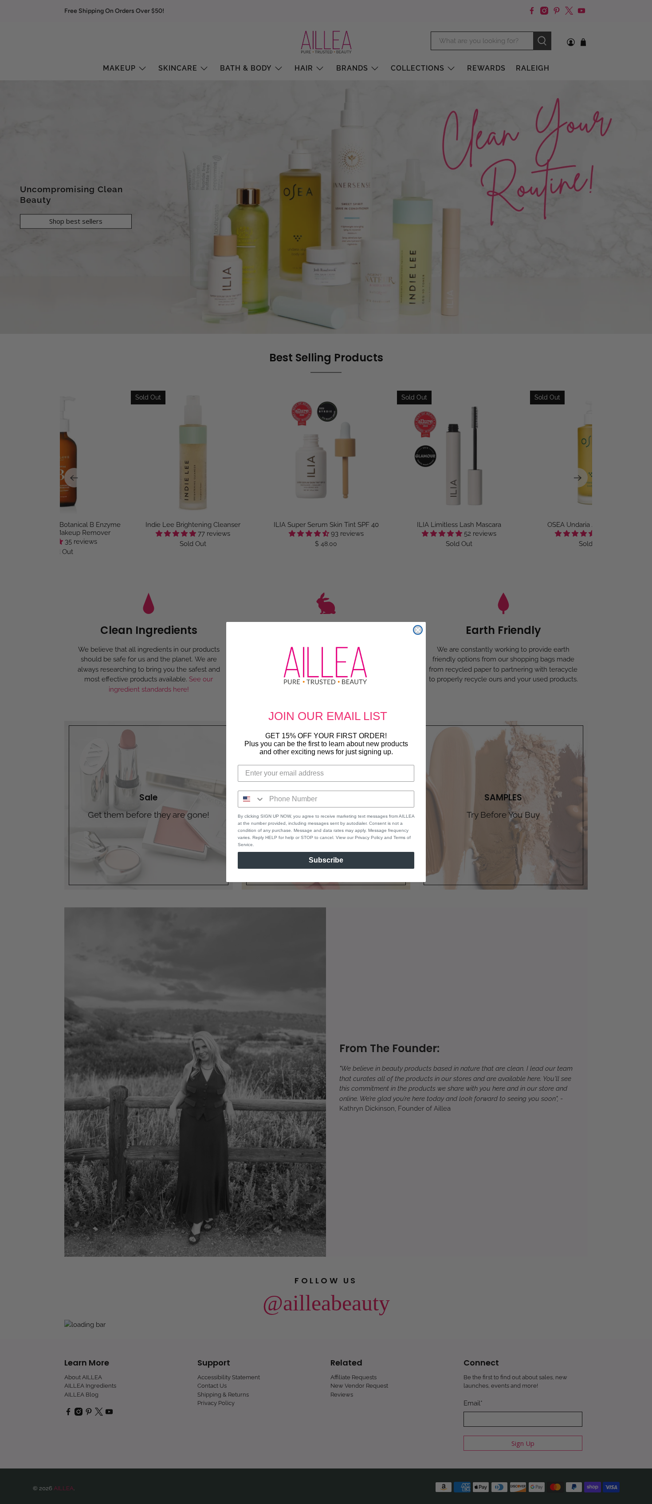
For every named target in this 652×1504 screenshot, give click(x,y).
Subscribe (326, 860)
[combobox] (251, 799)
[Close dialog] (417, 629)
